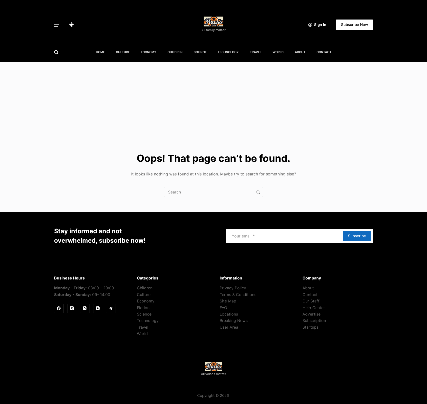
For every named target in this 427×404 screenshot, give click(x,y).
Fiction (143, 307)
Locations (229, 314)
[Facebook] (59, 308)
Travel (255, 52)
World (278, 52)
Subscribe (357, 236)
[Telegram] (110, 308)
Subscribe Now (354, 24)
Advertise (311, 314)
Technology (228, 52)
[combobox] (208, 192)
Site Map (228, 300)
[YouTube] (98, 308)
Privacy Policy (233, 287)
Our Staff (311, 300)
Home (100, 52)
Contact (324, 52)
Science (200, 52)
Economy (148, 52)
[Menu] (56, 24)
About (300, 52)
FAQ (223, 307)
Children (175, 52)
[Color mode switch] (71, 24)
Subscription (314, 320)
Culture (123, 52)
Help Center (313, 307)
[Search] (56, 52)
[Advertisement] (213, 99)
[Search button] (258, 192)
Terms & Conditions (238, 294)
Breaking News (234, 320)
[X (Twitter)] (72, 308)
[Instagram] (84, 308)
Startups (310, 327)
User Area (229, 327)
